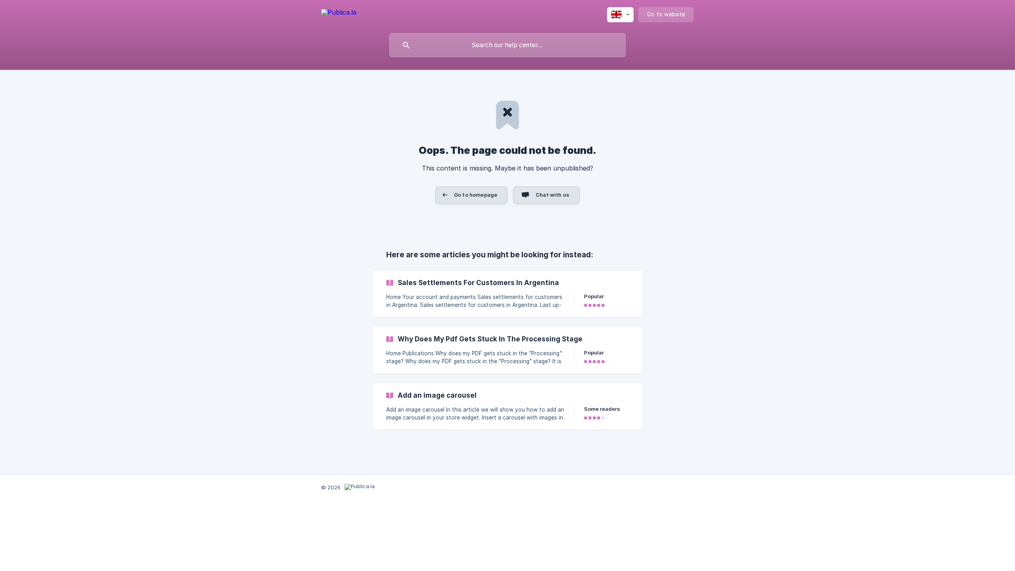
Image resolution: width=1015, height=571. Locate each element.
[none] (338, 13)
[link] (507, 294)
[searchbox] (507, 45)
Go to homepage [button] (475, 195)
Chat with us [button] (552, 195)
